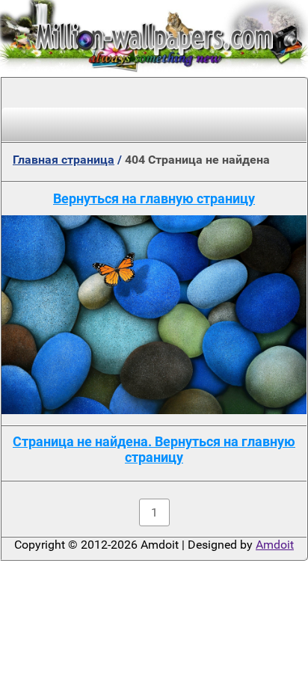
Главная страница (63, 159)
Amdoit (275, 544)
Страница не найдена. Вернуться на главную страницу (154, 449)
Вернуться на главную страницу (154, 198)
